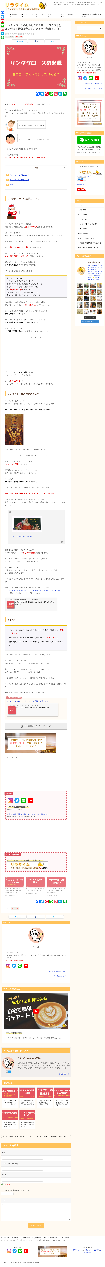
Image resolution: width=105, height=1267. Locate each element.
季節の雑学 (19, 37)
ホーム (80, 205)
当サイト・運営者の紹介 (67, 15)
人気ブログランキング (84, 176)
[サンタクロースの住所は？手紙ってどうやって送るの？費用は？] (56, 882)
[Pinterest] (2, 21)
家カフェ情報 (39, 15)
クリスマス (15, 908)
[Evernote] (2, 37)
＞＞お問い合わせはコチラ (58, 976)
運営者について (78, 1250)
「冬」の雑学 (9, 37)
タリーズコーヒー (86, 219)
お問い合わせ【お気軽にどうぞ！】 (91, 15)
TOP (24, 1238)
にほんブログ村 (82, 184)
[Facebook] (2, 13)
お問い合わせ (88, 1250)
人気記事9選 (13, 15)
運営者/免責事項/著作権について (90, 243)
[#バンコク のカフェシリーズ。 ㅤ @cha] (93, 292)
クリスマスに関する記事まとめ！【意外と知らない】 (27, 1124)
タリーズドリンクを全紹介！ (89, 224)
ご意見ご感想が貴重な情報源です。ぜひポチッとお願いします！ (28, 814)
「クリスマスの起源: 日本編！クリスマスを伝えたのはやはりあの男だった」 (34, 590)
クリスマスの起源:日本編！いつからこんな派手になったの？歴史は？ (27, 1103)
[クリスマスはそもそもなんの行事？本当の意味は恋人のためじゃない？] (14, 882)
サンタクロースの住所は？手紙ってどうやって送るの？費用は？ (56, 890)
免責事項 (96, 1250)
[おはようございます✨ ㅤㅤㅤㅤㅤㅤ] (93, 305)
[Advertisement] (36, 353)
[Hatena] (2, 33)
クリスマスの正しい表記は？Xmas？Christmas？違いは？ (10, 1102)
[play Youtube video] (36, 1011)
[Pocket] (2, 29)
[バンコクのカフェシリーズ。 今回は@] (86, 292)
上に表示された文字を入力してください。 (17, 1190)
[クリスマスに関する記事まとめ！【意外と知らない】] (35, 882)
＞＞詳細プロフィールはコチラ (57, 971)
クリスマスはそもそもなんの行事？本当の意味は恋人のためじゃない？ (14, 890)
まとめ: (12, 185)
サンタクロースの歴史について (19, 180)
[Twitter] (2, 17)
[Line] (2, 25)
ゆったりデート (52, 15)
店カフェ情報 (25, 15)
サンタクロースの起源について (19, 175)
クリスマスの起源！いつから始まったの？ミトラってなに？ (10, 1124)
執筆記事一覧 (64, 1074)
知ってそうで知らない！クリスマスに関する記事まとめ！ (28, 701)
